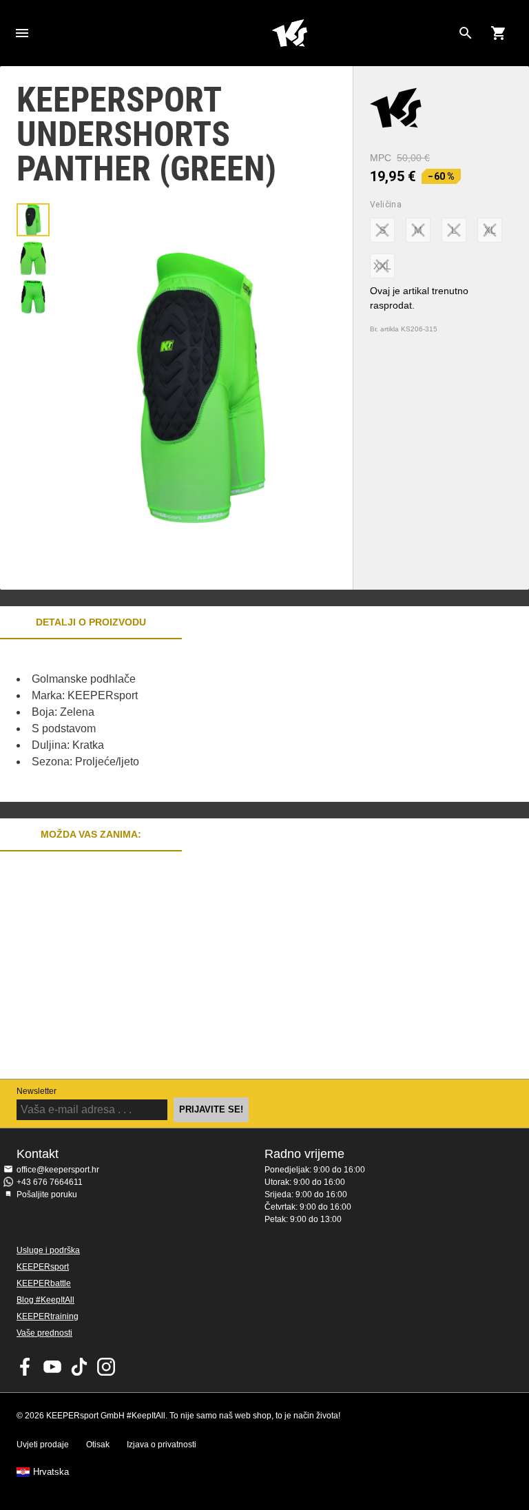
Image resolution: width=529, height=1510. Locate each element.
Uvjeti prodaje (43, 1444)
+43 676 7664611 (50, 1182)
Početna (289, 33)
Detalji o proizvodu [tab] (91, 622)
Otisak (98, 1444)
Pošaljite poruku (47, 1194)
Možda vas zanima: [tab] (91, 834)
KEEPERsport (43, 1267)
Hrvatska (51, 1472)
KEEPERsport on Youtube (52, 1367)
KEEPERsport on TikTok (79, 1367)
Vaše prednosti (44, 1333)
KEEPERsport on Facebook (25, 1367)
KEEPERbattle (44, 1283)
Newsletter (36, 1091)
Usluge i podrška (48, 1250)
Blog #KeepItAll (45, 1300)
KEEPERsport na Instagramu (106, 1367)
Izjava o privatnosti (161, 1444)
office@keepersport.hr (58, 1170)
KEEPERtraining (48, 1316)
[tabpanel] (241, 720)
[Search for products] (465, 33)
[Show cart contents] (498, 33)
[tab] (33, 219)
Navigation (22, 33)
